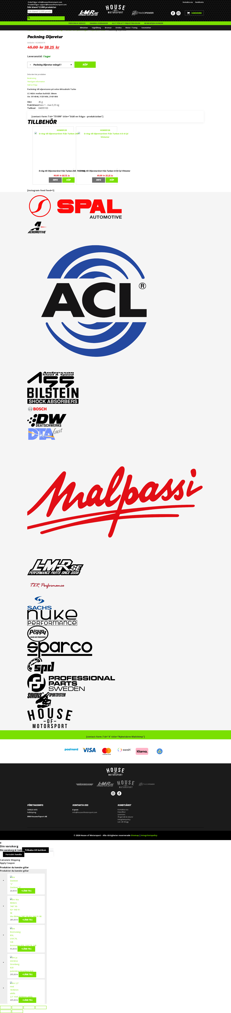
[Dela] (29, 1007)
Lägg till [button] (26, 891)
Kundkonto (199, 2)
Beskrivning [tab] (31, 78)
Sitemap (135, 835)
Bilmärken (84, 28)
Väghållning (96, 28)
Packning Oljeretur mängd (46, 64)
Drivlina (119, 28)
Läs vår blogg (123, 822)
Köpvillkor (122, 812)
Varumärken (146, 28)
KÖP (85, 64)
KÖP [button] (68, 180)
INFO (55, 180)
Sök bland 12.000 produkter (41, 7)
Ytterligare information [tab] (36, 81)
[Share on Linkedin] (50, 74)
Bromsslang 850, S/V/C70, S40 (23, 945)
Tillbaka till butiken (35, 850)
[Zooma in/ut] (5, 1007)
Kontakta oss (188, 2)
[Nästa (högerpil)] (17, 1011)
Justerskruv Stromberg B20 (21, 971)
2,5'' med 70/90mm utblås (21, 996)
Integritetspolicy (124, 819)
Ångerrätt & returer (125, 817)
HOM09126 (105, 130)
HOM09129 (62, 130)
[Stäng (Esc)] (41, 1007)
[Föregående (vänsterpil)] (5, 1011)
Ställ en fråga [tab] (32, 85)
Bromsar (108, 28)
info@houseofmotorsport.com (84, 812)
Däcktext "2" (15, 887)
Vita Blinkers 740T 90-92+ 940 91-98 (25, 916)
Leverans (121, 814)
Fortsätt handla (14, 854)
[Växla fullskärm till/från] (17, 1007)
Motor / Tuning (131, 28)
